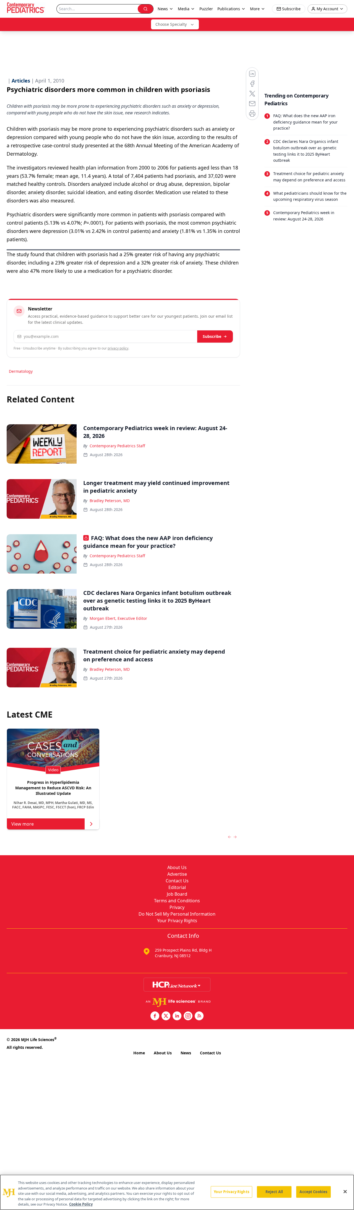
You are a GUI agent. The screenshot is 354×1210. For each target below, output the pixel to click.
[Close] (345, 1192)
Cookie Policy (81, 1204)
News (186, 1052)
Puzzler (206, 8)
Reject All (274, 1191)
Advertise (177, 874)
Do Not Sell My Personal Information (177, 914)
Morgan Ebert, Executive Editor (118, 618)
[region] (177, 1192)
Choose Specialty (171, 24)
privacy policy (118, 348)
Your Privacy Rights (177, 921)
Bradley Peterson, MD (110, 500)
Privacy (177, 907)
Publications (228, 8)
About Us (177, 867)
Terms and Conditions (177, 901)
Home (139, 1052)
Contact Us (177, 881)
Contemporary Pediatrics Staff (117, 445)
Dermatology (21, 371)
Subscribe (212, 336)
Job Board (177, 894)
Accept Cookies (313, 1191)
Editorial (177, 887)
